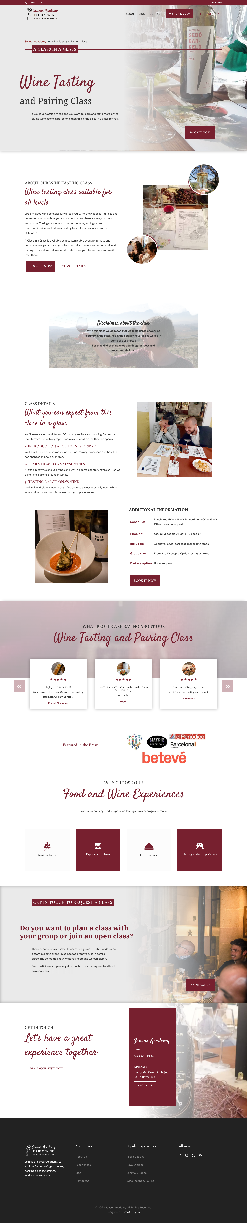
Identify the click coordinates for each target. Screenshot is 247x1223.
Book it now (200, 132)
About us (144, 1085)
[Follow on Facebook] (180, 1155)
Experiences (83, 1165)
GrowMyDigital (131, 1212)
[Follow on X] (193, 1155)
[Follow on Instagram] (186, 1155)
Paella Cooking (136, 1156)
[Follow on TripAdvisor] (200, 1155)
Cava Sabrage (135, 1165)
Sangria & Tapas (137, 1173)
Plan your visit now (46, 1068)
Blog (78, 1173)
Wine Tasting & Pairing (140, 1181)
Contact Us (200, 985)
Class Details (74, 266)
